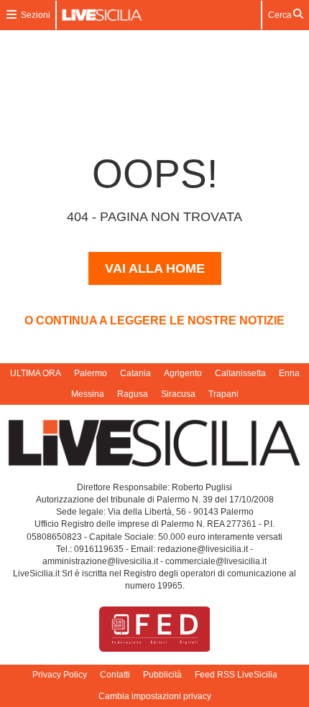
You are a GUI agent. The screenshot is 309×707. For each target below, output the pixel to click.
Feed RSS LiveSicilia (236, 675)
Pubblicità (162, 675)
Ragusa (132, 394)
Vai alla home (155, 268)
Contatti (115, 675)
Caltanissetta (240, 373)
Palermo (90, 373)
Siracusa (178, 394)
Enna (289, 373)
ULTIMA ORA (35, 373)
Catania (135, 373)
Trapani (223, 394)
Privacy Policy (59, 675)
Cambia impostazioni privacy (154, 696)
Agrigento (183, 373)
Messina (87, 394)
